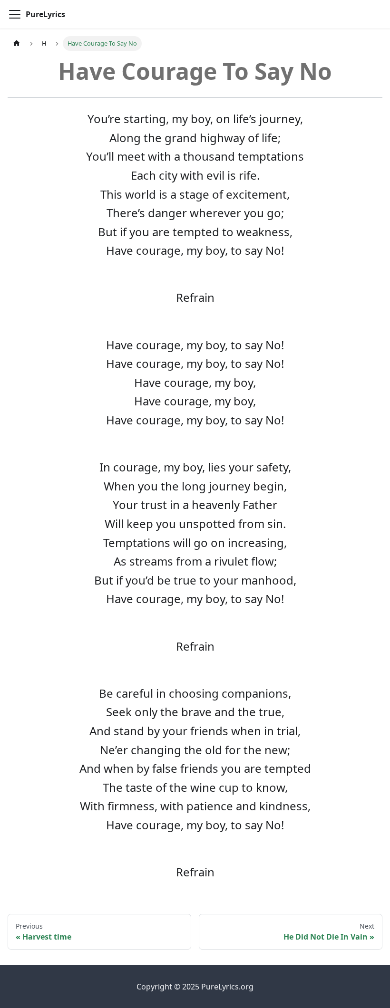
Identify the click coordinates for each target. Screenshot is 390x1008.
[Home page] (17, 43)
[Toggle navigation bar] (15, 14)
